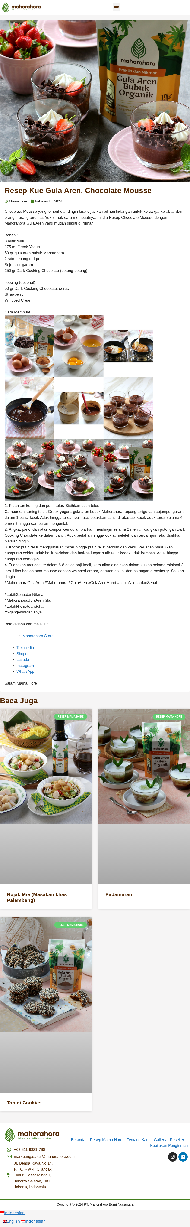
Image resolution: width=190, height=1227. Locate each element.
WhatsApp (25, 671)
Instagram (25, 665)
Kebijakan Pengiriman (169, 1145)
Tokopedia (25, 648)
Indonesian (14, 1213)
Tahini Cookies (24, 1102)
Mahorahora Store (38, 636)
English (14, 1221)
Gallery (162, 1140)
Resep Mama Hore (107, 1140)
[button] (116, 7)
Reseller (179, 1140)
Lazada (22, 659)
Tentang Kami (138, 1140)
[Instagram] (172, 1157)
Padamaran (118, 894)
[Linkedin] (183, 1157)
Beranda (80, 1140)
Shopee (22, 654)
